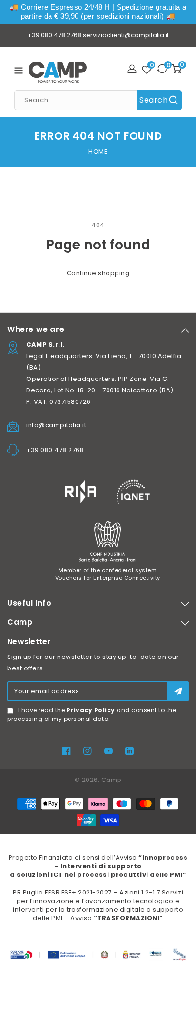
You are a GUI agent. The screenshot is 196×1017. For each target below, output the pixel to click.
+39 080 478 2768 (54, 35)
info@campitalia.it (56, 425)
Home (98, 151)
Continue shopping (98, 272)
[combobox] (98, 100)
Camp (111, 779)
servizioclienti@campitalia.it (126, 35)
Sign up (178, 691)
